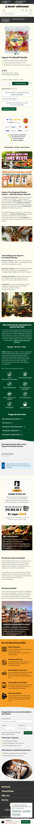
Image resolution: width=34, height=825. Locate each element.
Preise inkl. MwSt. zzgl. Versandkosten (10, 74)
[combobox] (15, 13)
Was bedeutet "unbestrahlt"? (10, 430)
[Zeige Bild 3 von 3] (18, 53)
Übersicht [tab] (10, 347)
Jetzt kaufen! (26, 822)
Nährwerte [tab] (17, 347)
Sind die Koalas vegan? (10, 99)
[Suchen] (30, 13)
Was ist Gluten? (6, 423)
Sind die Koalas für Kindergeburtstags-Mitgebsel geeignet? (17, 94)
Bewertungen (25, 147)
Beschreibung (8, 147)
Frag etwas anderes (9, 109)
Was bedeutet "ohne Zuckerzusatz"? (12, 426)
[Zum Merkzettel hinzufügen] (31, 83)
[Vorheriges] (3, 40)
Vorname (4, 725)
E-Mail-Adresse (6, 718)
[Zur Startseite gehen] (17, 6)
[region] (17, 40)
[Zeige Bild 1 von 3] (15, 53)
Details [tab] (24, 347)
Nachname (22, 725)
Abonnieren (28, 733)
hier (25, 519)
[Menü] (4, 10)
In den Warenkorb (20, 83)
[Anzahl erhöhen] (9, 83)
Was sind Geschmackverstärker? (11, 419)
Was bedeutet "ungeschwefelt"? (11, 434)
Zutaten (17, 147)
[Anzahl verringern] (3, 83)
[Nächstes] (31, 40)
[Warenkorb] (30, 10)
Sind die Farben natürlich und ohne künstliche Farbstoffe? (17, 104)
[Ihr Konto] (26, 10)
